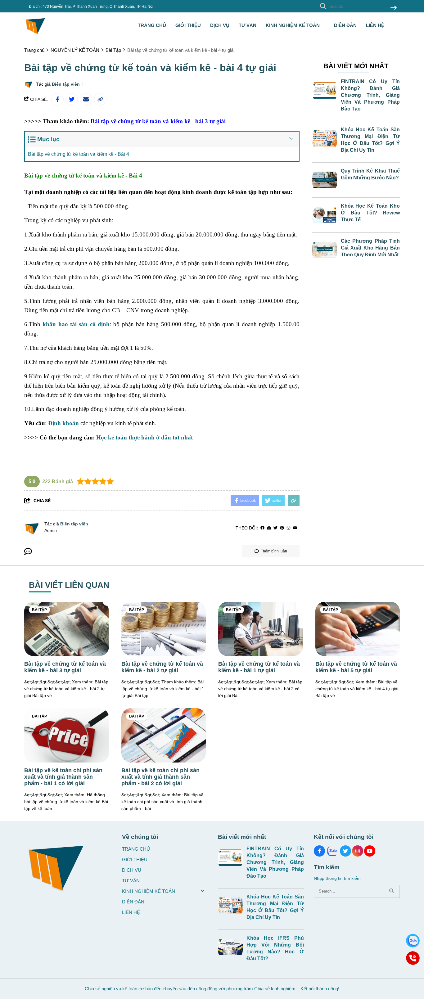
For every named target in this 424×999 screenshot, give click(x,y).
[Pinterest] (282, 528)
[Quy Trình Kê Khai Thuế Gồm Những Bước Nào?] (324, 180)
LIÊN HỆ (375, 25)
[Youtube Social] (369, 851)
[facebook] (262, 528)
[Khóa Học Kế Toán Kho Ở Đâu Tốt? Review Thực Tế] (324, 215)
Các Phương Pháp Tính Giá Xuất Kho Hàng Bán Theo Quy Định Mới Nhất (370, 247)
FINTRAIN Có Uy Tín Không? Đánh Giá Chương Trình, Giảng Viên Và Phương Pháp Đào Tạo (370, 95)
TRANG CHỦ (152, 25)
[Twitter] (275, 528)
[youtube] (295, 528)
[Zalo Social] (332, 851)
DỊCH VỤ (219, 25)
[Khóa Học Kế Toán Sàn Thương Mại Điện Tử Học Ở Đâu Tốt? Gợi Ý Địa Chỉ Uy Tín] (324, 138)
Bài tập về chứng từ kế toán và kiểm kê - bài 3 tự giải (158, 121)
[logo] (35, 34)
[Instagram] (288, 528)
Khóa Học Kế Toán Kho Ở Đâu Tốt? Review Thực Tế (370, 212)
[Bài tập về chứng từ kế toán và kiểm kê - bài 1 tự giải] (260, 629)
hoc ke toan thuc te (177, 347)
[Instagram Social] (357, 851)
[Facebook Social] (319, 851)
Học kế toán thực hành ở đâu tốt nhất (144, 437)
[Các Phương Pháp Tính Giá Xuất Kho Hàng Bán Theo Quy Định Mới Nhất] (324, 250)
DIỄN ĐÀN (345, 25)
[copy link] (100, 99)
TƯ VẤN (247, 25)
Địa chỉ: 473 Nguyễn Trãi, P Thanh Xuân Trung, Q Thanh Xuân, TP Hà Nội (91, 6)
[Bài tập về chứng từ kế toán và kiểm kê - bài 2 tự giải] (163, 629)
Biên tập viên (66, 84)
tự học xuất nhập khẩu (48, 451)
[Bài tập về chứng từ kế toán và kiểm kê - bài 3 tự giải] (66, 629)
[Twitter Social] (345, 851)
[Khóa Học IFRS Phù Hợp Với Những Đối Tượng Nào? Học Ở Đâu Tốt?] (230, 947)
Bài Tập (39, 610)
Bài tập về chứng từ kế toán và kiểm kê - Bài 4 (78, 154)
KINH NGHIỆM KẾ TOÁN (293, 25)
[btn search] (393, 8)
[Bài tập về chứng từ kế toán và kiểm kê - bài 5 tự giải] (357, 629)
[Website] (269, 528)
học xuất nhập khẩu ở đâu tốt (150, 220)
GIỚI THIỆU (188, 25)
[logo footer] (69, 865)
